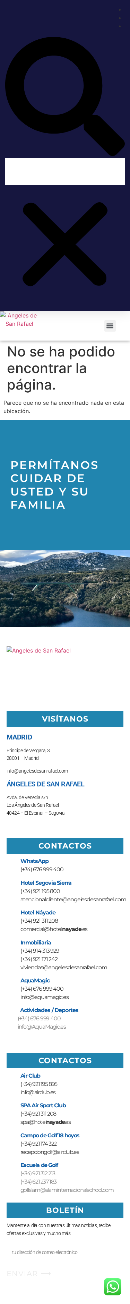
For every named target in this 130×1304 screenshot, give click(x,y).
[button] (65, 97)
